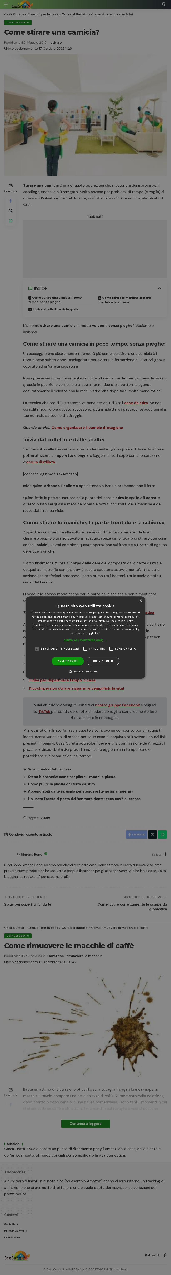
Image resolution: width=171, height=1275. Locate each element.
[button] (85, 640)
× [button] (140, 600)
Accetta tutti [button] (68, 661)
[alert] (85, 637)
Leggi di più (93, 633)
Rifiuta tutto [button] (103, 661)
